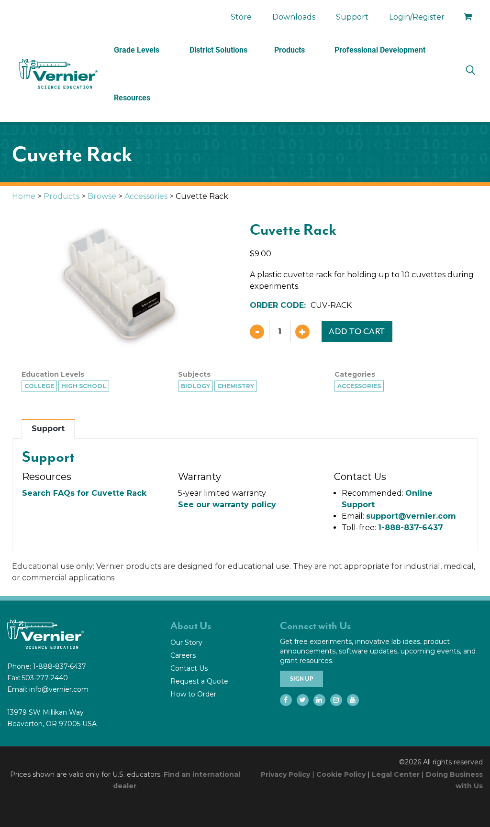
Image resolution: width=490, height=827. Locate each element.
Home (23, 196)
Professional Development (379, 49)
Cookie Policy (341, 774)
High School (83, 386)
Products (289, 49)
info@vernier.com (59, 689)
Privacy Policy (285, 774)
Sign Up (301, 679)
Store (241, 17)
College (39, 386)
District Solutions (218, 49)
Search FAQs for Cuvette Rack (84, 493)
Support (352, 17)
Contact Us (189, 668)
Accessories (145, 196)
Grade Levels (136, 49)
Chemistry (235, 386)
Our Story (186, 642)
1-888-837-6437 (410, 527)
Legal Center (396, 774)
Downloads (293, 17)
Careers (183, 655)
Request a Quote (199, 681)
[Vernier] (57, 74)
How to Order (193, 694)
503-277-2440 (45, 678)
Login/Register (417, 17)
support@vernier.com (411, 516)
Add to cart (357, 331)
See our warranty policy (227, 504)
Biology (195, 386)
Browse (102, 196)
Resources (132, 97)
